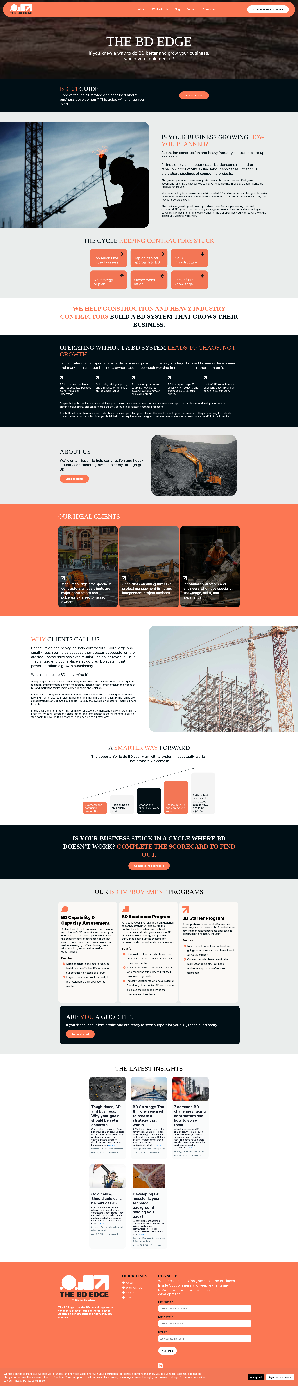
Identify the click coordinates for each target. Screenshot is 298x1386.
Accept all (256, 1377)
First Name (165, 1301)
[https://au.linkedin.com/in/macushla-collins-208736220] (160, 1365)
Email (162, 1331)
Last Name (165, 1316)
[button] (107, 1118)
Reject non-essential (280, 1377)
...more (111, 1145)
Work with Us (134, 1287)
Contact (130, 1297)
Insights (130, 1292)
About (129, 1282)
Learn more (39, 1380)
